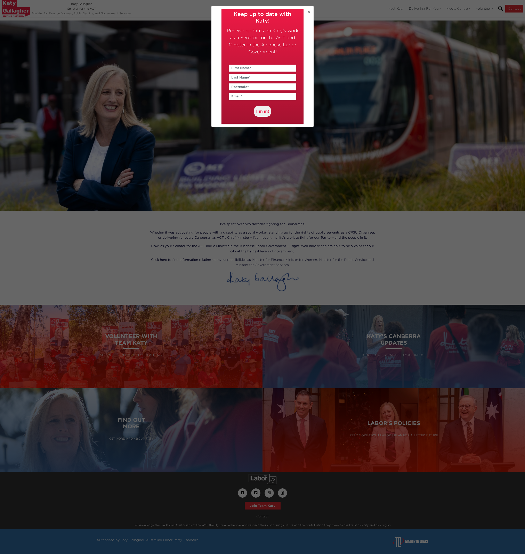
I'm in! (262, 111)
